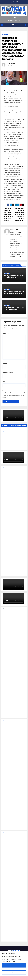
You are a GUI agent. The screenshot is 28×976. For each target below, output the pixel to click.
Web (4, 381)
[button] (23, 25)
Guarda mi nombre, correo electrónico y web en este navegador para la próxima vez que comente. (14, 395)
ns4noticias (12, 63)
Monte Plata (4, 34)
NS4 (14, 17)
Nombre (5, 363)
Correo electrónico (8, 372)
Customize (14, 969)
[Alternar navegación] (13, 25)
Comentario (6, 333)
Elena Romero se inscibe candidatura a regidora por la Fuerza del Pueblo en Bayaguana (19, 214)
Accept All (14, 965)
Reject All (14, 972)
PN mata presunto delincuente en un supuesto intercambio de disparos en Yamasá (8, 214)
